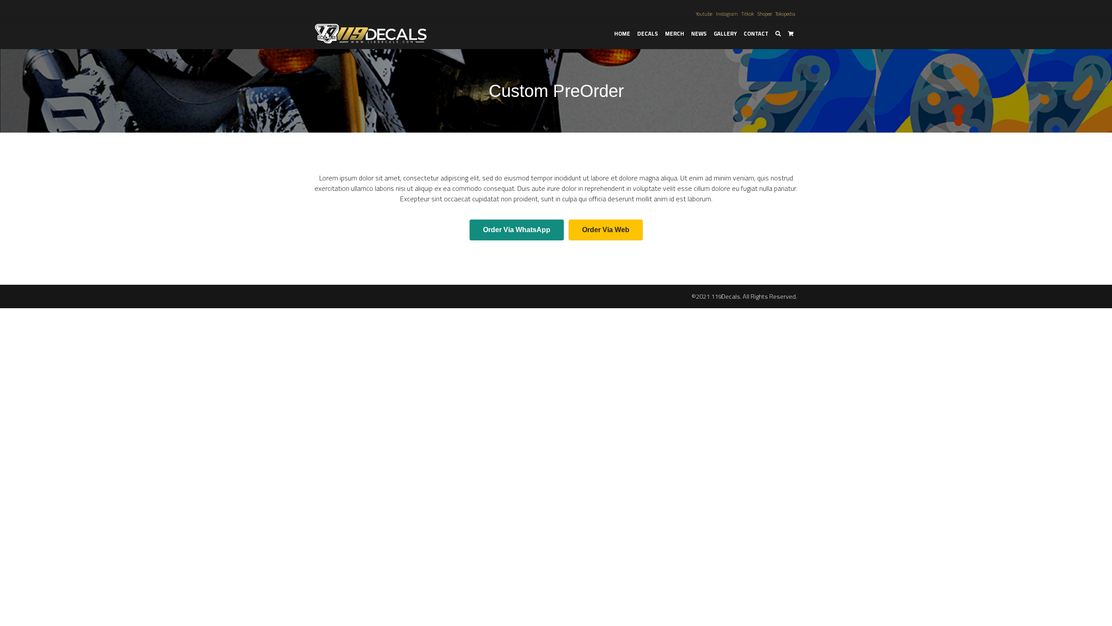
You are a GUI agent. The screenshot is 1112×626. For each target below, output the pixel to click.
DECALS (647, 33)
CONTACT (756, 33)
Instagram (727, 13)
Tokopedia (785, 13)
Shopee (765, 13)
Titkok (747, 13)
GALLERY (725, 33)
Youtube (704, 13)
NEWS (699, 33)
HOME (622, 33)
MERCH (674, 33)
